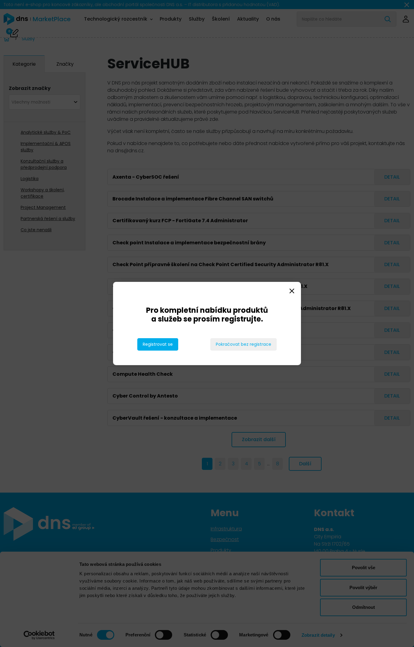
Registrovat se (158, 344)
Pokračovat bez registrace (243, 344)
